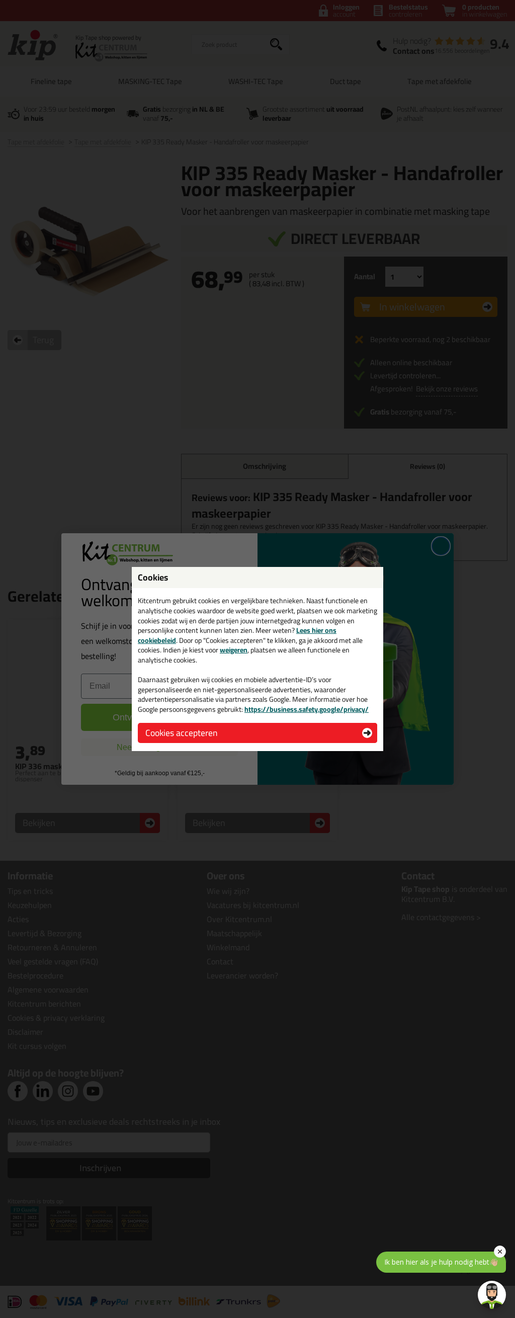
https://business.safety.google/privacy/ (306, 709)
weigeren (233, 649)
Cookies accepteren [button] (181, 732)
